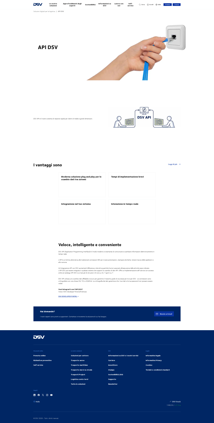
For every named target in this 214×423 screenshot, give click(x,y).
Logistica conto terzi (79, 379)
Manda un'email (165, 314)
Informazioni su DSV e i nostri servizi (123, 355)
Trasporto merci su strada (81, 369)
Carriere (111, 360)
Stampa (111, 369)
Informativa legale (153, 355)
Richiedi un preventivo (42, 360)
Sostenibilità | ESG (115, 374)
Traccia (176, 4)
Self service (38, 365)
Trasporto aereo (77, 360)
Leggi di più (173, 164)
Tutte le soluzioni (78, 384)
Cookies (149, 365)
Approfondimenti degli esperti (72, 5)
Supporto (112, 379)
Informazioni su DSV (104, 5)
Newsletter (112, 384)
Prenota (167, 4)
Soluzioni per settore (79, 355)
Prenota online (39, 355)
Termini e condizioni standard (158, 369)
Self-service (130, 5)
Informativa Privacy (154, 360)
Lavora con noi (118, 5)
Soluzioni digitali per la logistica (44, 11)
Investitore (112, 365)
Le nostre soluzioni (53, 5)
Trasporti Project (78, 374)
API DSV (61, 11)
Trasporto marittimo (79, 365)
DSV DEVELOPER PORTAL (67, 296)
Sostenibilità (90, 5)
